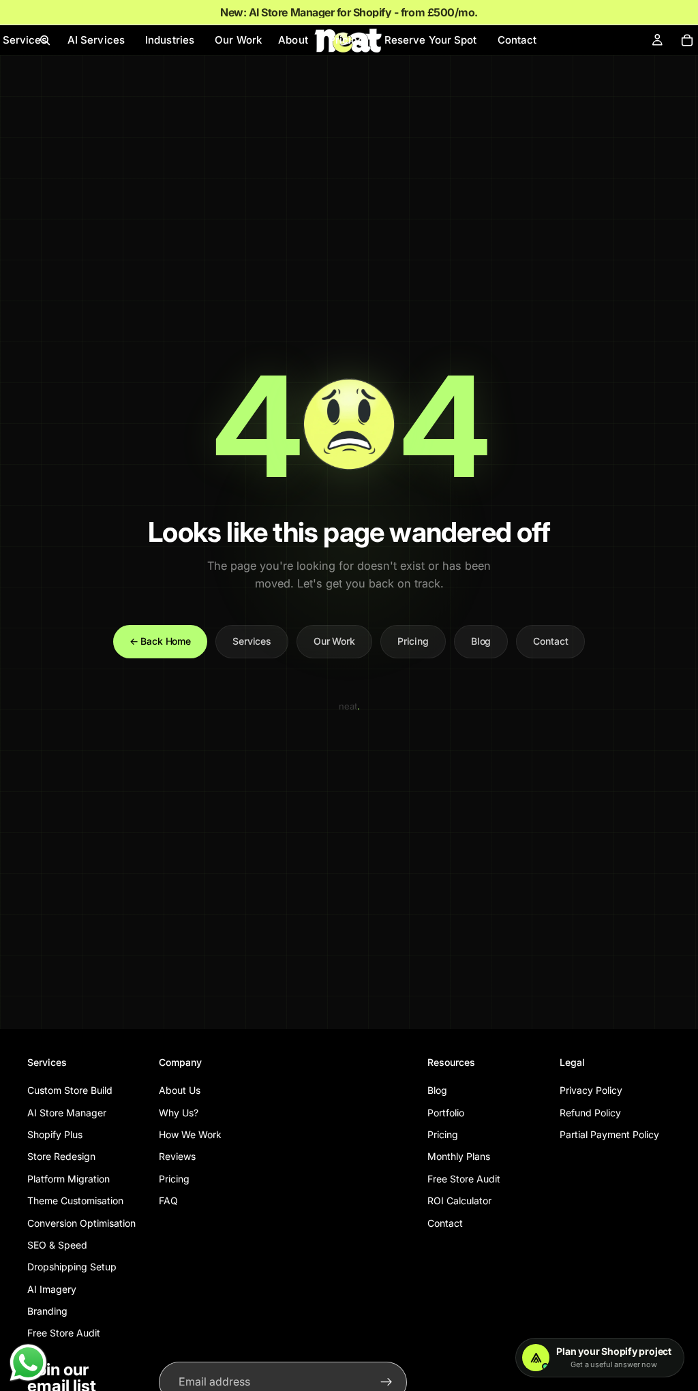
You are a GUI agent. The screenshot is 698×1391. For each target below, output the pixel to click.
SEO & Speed (57, 1245)
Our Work (334, 641)
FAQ (168, 1200)
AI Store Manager (66, 1112)
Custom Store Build (69, 1090)
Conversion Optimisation (81, 1222)
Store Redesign (61, 1156)
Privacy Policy (591, 1090)
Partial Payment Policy (609, 1134)
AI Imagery (51, 1288)
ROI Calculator (459, 1200)
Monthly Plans (458, 1156)
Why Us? (178, 1112)
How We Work (190, 1134)
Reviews (177, 1156)
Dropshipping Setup (72, 1266)
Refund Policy (590, 1112)
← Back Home (160, 641)
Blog (481, 641)
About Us (179, 1090)
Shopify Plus (54, 1134)
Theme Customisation (75, 1200)
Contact (550, 641)
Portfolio (445, 1112)
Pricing (413, 641)
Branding (47, 1311)
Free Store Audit (63, 1333)
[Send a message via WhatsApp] (28, 1362)
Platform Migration (68, 1178)
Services (251, 641)
